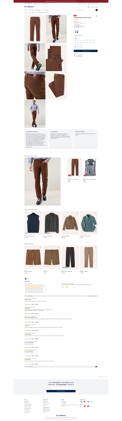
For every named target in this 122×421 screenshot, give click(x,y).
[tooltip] (27, 279)
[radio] (75, 32)
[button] (96, 366)
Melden (36, 304)
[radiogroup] (86, 31)
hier (91, 284)
